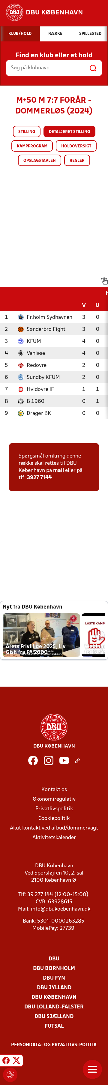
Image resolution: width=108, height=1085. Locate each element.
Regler (77, 161)
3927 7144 (39, 477)
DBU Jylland (54, 987)
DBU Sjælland (54, 1016)
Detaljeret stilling (69, 132)
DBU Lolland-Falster (54, 1007)
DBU (54, 959)
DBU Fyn (54, 978)
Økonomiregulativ (54, 799)
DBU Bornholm (54, 968)
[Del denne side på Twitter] (16, 1061)
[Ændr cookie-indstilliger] (10, 1075)
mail (58, 470)
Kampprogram (32, 146)
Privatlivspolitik (54, 808)
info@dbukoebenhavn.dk (60, 909)
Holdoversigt (76, 146)
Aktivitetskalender (54, 837)
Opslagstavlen (39, 161)
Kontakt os (54, 789)
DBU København (54, 997)
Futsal (54, 1026)
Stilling (26, 132)
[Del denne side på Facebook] (6, 1061)
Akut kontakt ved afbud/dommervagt (54, 828)
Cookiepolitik (54, 818)
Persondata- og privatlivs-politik (54, 1045)
